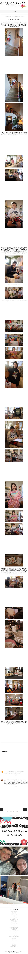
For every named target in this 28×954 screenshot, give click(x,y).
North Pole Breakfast (14, 927)
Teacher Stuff (14, 934)
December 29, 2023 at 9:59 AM (17, 779)
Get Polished (18, 951)
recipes (14, 945)
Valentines (14, 938)
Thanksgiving (14, 935)
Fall (14, 918)
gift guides (14, 944)
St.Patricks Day (14, 931)
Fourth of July (14, 921)
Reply (15, 775)
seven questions (14, 946)
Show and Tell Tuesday (14, 930)
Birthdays (14, 912)
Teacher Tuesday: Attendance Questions (14, 845)
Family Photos (14, 920)
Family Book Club (14, 919)
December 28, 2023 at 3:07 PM (17, 771)
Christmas (14, 913)
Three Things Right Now (14, 936)
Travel (14, 937)
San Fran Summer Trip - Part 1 (14, 875)
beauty (14, 939)
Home (14, 809)
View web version (14, 811)
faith (14, 943)
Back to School (14, 911)
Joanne (8, 779)
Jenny (8, 771)
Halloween (14, 922)
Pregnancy (14, 929)
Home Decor (14, 925)
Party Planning (14, 928)
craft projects (14, 940)
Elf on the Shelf (14, 917)
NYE (14, 926)
